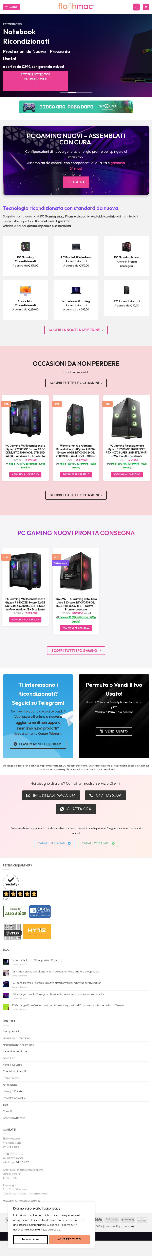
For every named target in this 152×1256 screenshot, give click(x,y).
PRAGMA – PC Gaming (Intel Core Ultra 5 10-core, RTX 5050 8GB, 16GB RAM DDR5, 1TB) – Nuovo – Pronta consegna (76, 604)
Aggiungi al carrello (25, 474)
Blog (5, 1104)
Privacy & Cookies (13, 1091)
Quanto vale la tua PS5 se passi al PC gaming (37, 960)
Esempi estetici (12, 1031)
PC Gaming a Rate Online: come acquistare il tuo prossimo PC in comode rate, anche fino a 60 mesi (68, 1005)
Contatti (7, 1111)
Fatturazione (10, 1084)
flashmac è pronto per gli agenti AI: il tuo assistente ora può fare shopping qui (55, 971)
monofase (127, 1226)
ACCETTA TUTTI (69, 1239)
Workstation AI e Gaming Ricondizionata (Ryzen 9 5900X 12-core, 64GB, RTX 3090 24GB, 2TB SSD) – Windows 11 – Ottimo (76, 451)
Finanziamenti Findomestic (18, 1044)
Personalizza (30, 1239)
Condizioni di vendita (15, 1071)
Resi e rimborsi (11, 1078)
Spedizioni (9, 1058)
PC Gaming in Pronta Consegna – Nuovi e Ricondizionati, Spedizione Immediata (58, 994)
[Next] (143, 55)
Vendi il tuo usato (12, 1064)
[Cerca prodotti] (136, 7)
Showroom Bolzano (14, 1118)
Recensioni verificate (15, 1051)
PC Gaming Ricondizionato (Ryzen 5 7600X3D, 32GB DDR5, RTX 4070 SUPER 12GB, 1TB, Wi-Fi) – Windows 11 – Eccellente (126, 451)
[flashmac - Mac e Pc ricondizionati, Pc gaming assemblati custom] (76, 7)
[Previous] (8, 55)
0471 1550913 (22, 1162)
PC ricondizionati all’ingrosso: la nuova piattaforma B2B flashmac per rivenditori (56, 982)
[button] (11, 7)
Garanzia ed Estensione (16, 1038)
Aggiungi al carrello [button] (76, 474)
